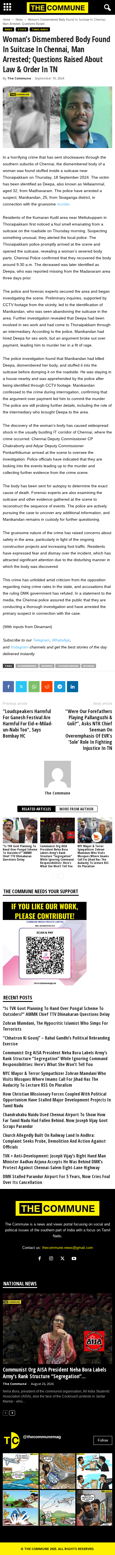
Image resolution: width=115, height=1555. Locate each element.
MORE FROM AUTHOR (76, 809)
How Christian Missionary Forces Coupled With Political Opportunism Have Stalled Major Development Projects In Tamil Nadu (57, 1100)
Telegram (41, 640)
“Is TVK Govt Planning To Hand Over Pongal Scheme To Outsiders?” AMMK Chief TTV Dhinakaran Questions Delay (20, 852)
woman (88, 666)
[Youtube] (75, 1259)
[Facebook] (8, 686)
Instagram (19, 647)
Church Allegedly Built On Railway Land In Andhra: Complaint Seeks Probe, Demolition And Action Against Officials (54, 1141)
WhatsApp (61, 640)
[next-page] (61, 875)
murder (63, 204)
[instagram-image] (21, 1471)
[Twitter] (21, 686)
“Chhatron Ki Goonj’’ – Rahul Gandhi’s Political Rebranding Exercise (56, 1041)
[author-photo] (57, 774)
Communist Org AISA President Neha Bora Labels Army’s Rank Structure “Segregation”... (54, 1373)
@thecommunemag (42, 1436)
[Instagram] (52, 1259)
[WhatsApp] (34, 686)
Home (6, 19)
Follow (103, 1440)
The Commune (19, 78)
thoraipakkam (67, 666)
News (19, 19)
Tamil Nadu (40, 29)
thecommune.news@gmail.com (67, 1248)
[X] (64, 1259)
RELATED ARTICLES (36, 809)
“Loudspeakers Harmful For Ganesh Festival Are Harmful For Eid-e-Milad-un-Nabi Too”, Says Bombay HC (27, 723)
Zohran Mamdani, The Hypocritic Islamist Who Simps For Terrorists (55, 1026)
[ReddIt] (46, 686)
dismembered (27, 666)
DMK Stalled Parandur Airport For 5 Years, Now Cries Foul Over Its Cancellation (56, 1179)
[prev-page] (54, 875)
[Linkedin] (72, 686)
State (22, 29)
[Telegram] (59, 686)
